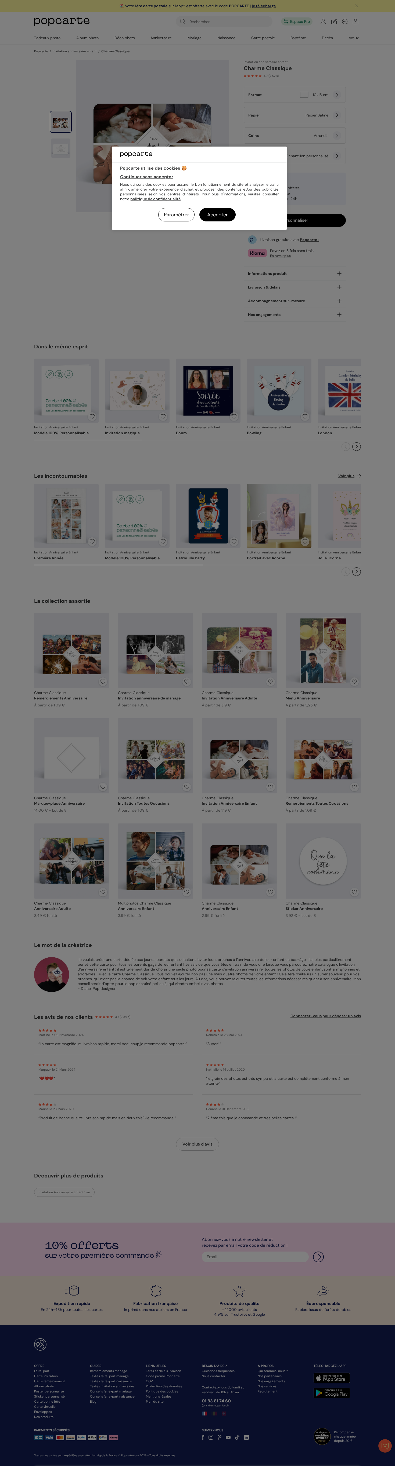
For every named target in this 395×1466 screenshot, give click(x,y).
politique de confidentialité (155, 198)
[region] (199, 188)
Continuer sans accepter (146, 176)
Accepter (217, 214)
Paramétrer (176, 214)
